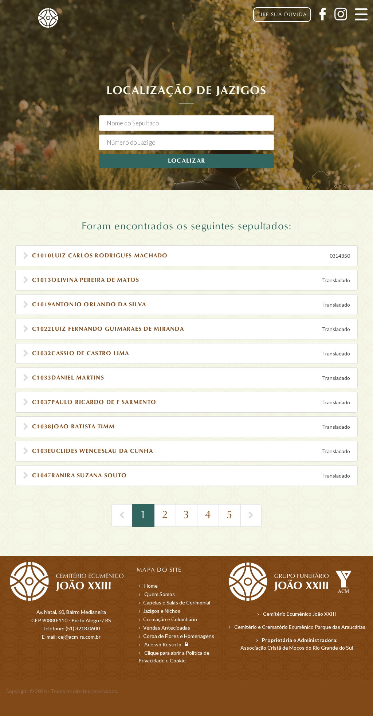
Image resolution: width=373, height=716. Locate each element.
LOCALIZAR (186, 161)
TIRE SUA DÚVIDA (282, 14)
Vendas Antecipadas (166, 627)
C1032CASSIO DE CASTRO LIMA (80, 354)
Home (151, 586)
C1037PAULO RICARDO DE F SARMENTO (94, 402)
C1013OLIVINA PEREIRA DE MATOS (85, 280)
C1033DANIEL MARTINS (68, 378)
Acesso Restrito (164, 644)
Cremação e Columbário (170, 619)
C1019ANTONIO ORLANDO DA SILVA (89, 305)
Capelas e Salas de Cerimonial (176, 602)
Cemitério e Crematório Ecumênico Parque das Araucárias (299, 627)
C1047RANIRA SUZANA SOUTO (79, 476)
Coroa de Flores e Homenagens (178, 636)
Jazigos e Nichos (161, 611)
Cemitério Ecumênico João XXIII (299, 614)
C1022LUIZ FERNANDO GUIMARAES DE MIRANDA (108, 329)
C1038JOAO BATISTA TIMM (73, 427)
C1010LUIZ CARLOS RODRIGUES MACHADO (100, 256)
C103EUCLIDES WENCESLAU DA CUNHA (92, 451)
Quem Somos (159, 594)
